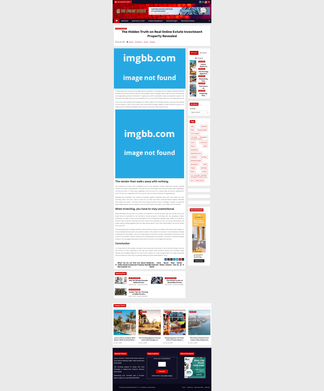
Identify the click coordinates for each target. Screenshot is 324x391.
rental (192, 171)
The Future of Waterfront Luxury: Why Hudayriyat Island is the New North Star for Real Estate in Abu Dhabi (199, 341)
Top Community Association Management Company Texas (199, 176)
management (194, 164)
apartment (204, 126)
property (193, 168)
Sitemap (207, 387)
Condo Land (203, 142)
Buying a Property (202, 130)
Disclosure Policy (198, 387)
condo (192, 142)
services (204, 171)
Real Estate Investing (187, 21)
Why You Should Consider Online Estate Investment (138, 282)
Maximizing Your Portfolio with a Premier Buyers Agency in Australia (174, 340)
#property (152, 42)
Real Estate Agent (171, 21)
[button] (209, 21)
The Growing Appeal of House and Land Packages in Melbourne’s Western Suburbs (149, 340)
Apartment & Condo (138, 21)
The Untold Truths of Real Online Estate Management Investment (174, 282)
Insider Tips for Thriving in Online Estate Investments (138, 294)
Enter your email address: (162, 359)
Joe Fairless (204, 157)
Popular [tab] (204, 53)
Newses (144, 387)
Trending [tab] (200, 58)
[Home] (116, 21)
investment (194, 157)
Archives (192, 109)
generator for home (196, 153)
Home (184, 387)
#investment (138, 42)
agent (192, 126)
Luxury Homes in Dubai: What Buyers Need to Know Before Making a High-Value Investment (124, 341)
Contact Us (190, 387)
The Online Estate (166, 376)
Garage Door (194, 150)
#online (146, 42)
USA (192, 180)
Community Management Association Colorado (199, 138)
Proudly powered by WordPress (128, 387)
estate (205, 146)
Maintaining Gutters (196, 160)
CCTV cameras (195, 133)
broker (192, 130)
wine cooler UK (200, 180)
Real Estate (124, 21)
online (205, 164)
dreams (193, 146)
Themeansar (151, 387)
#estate (131, 42)
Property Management (155, 21)
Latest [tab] (194, 53)
